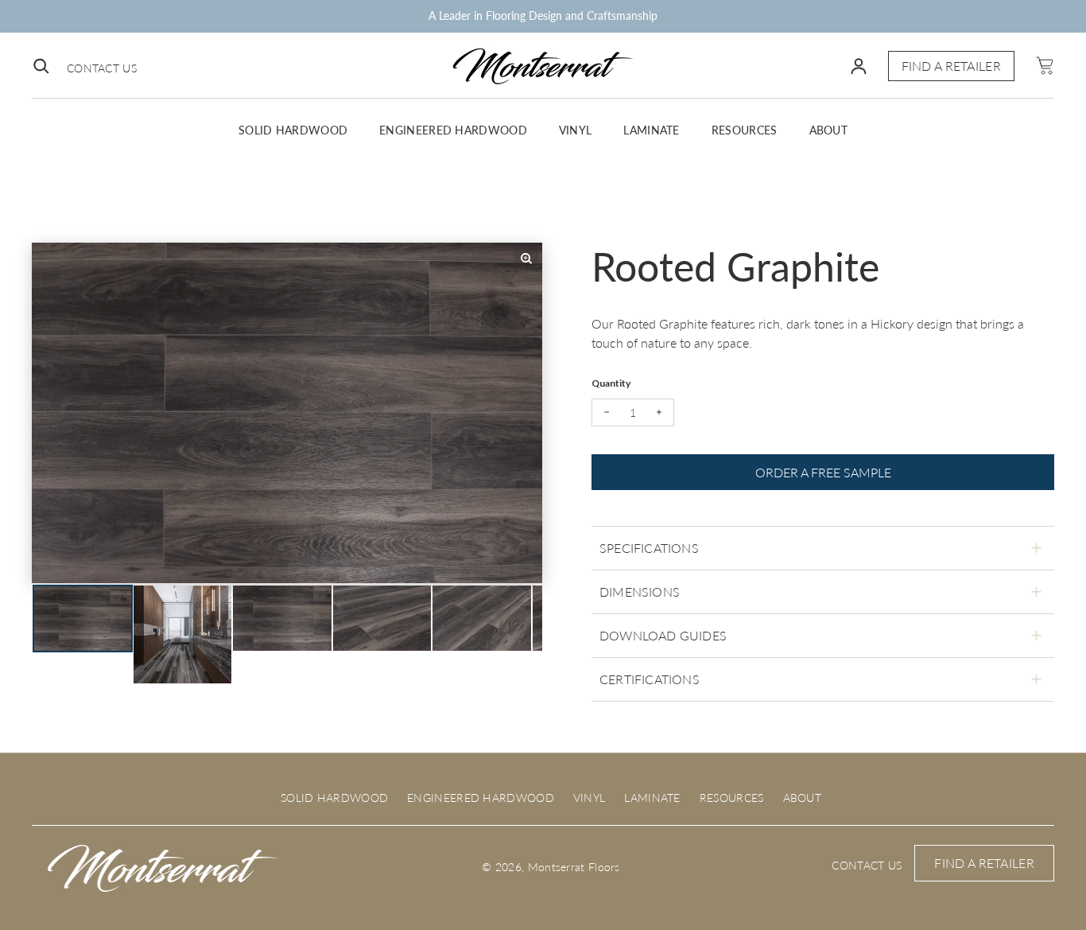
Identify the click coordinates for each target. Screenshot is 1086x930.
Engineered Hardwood (453, 130)
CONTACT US (102, 68)
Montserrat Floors (574, 867)
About (828, 130)
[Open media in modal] (526, 258)
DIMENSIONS (639, 591)
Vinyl (575, 130)
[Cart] (1044, 66)
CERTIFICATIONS (649, 679)
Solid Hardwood (293, 130)
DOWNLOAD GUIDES (663, 635)
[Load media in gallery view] (82, 618)
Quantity (610, 383)
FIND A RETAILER (952, 65)
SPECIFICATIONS (649, 547)
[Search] (41, 66)
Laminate (651, 130)
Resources (745, 130)
